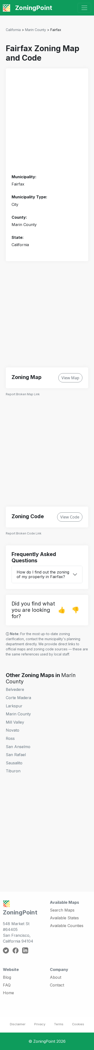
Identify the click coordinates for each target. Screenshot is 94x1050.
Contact (57, 985)
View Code (69, 517)
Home (8, 992)
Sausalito (14, 762)
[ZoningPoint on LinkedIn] (25, 950)
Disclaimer (18, 1024)
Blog (7, 977)
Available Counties (66, 925)
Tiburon (13, 770)
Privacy (39, 1024)
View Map (70, 377)
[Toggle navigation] (84, 8)
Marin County (35, 30)
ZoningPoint (33, 7)
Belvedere (15, 689)
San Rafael (16, 754)
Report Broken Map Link (23, 394)
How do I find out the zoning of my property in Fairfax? (43, 574)
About (55, 977)
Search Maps (62, 910)
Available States (64, 917)
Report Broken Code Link (23, 533)
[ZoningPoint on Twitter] (6, 950)
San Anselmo (18, 746)
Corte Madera (18, 697)
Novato (12, 730)
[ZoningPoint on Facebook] (15, 950)
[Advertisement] (47, 121)
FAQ (7, 985)
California (13, 30)
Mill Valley (15, 722)
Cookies (78, 1024)
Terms (58, 1024)
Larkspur (14, 705)
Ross (10, 738)
